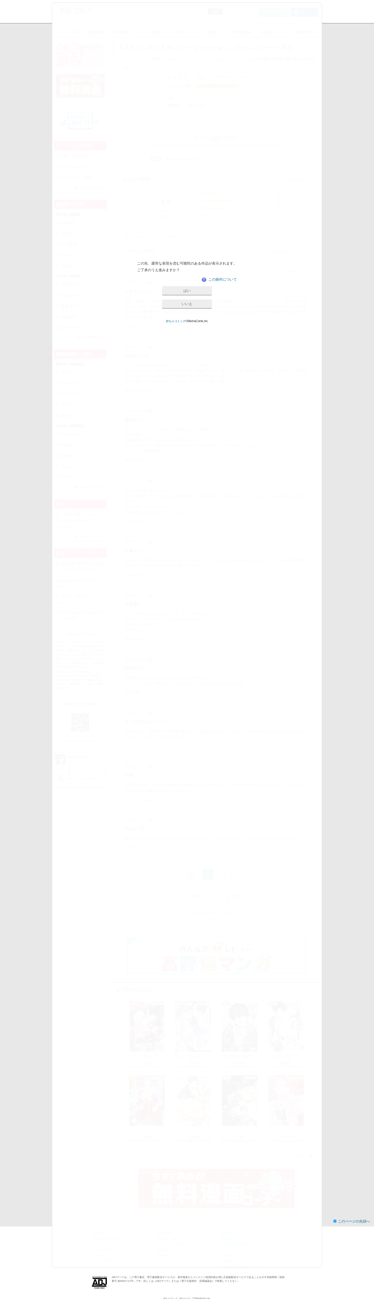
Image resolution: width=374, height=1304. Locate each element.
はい (187, 291)
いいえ (187, 304)
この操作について (219, 279)
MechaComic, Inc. (202, 1298)
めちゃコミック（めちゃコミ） (178, 1298)
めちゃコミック (175, 321)
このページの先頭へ (354, 1221)
